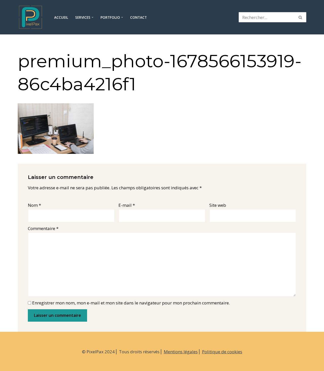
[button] (92, 17)
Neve (23, 364)
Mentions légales (181, 352)
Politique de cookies (222, 352)
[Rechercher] (300, 17)
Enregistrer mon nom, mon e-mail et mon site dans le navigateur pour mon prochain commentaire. (131, 303)
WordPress (70, 364)
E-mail (126, 205)
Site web (217, 205)
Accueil (61, 17)
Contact (138, 17)
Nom (34, 205)
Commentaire (43, 228)
